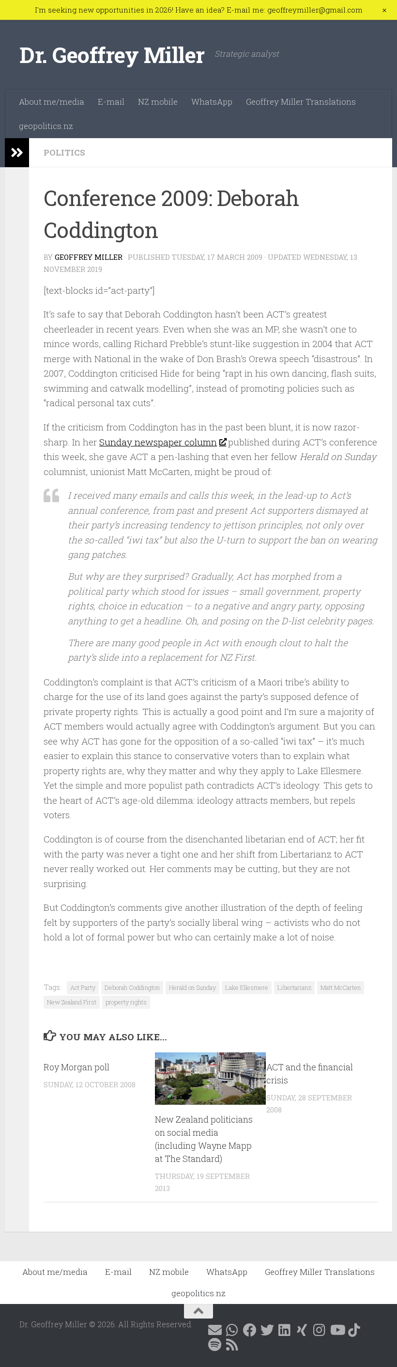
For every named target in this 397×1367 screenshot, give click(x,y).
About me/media (51, 101)
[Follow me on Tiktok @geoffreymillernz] (354, 1330)
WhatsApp (211, 101)
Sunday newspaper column (158, 442)
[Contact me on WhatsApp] (232, 1330)
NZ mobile (158, 101)
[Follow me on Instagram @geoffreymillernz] (319, 1330)
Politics (64, 152)
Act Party (82, 987)
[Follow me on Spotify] (215, 1344)
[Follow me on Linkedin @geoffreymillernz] (284, 1330)
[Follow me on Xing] (302, 1330)
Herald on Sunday (192, 987)
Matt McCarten (341, 987)
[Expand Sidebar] (17, 152)
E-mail (111, 101)
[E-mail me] (215, 1330)
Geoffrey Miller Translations (301, 101)
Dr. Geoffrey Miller (112, 54)
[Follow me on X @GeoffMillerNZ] (267, 1330)
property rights (126, 1002)
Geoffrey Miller (88, 257)
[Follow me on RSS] (232, 1344)
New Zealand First (71, 1002)
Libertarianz (294, 987)
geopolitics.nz (46, 125)
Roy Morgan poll (76, 1067)
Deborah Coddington (132, 987)
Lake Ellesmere (246, 987)
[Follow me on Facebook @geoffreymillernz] (250, 1330)
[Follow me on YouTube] (337, 1330)
